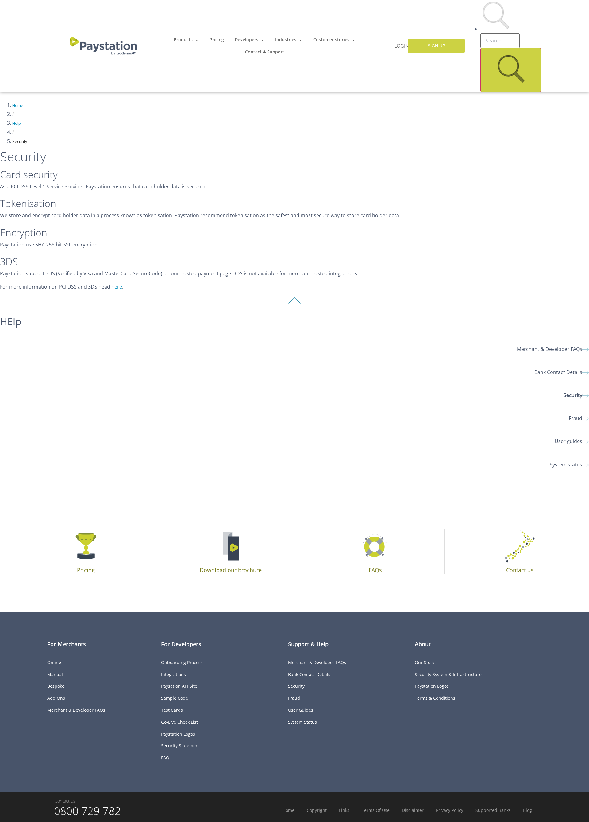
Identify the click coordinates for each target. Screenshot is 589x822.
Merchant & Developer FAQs (549, 349)
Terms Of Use (376, 810)
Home (17, 105)
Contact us (519, 570)
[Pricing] (86, 546)
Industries (285, 39)
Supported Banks (493, 810)
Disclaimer (413, 810)
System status (566, 464)
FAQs (375, 570)
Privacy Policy (449, 810)
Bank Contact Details (558, 372)
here (116, 286)
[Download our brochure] (230, 546)
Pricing (217, 39)
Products (183, 39)
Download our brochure (231, 570)
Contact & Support (264, 52)
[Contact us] (519, 546)
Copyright (317, 810)
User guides (568, 441)
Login (401, 45)
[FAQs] (375, 546)
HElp (10, 321)
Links (344, 810)
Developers (246, 39)
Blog (527, 810)
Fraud (575, 418)
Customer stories (331, 39)
